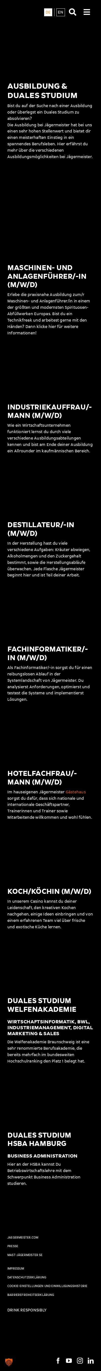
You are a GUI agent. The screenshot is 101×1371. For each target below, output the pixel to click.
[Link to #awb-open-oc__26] (87, 16)
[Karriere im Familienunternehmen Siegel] (24, 1325)
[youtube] (69, 1361)
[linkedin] (91, 1361)
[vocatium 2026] (60, 1325)
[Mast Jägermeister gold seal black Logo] (13, 1218)
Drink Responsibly (26, 1310)
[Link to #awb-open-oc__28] (72, 16)
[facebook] (58, 1361)
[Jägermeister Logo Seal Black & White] (20, 6)
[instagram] (80, 1361)
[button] (9, 1362)
